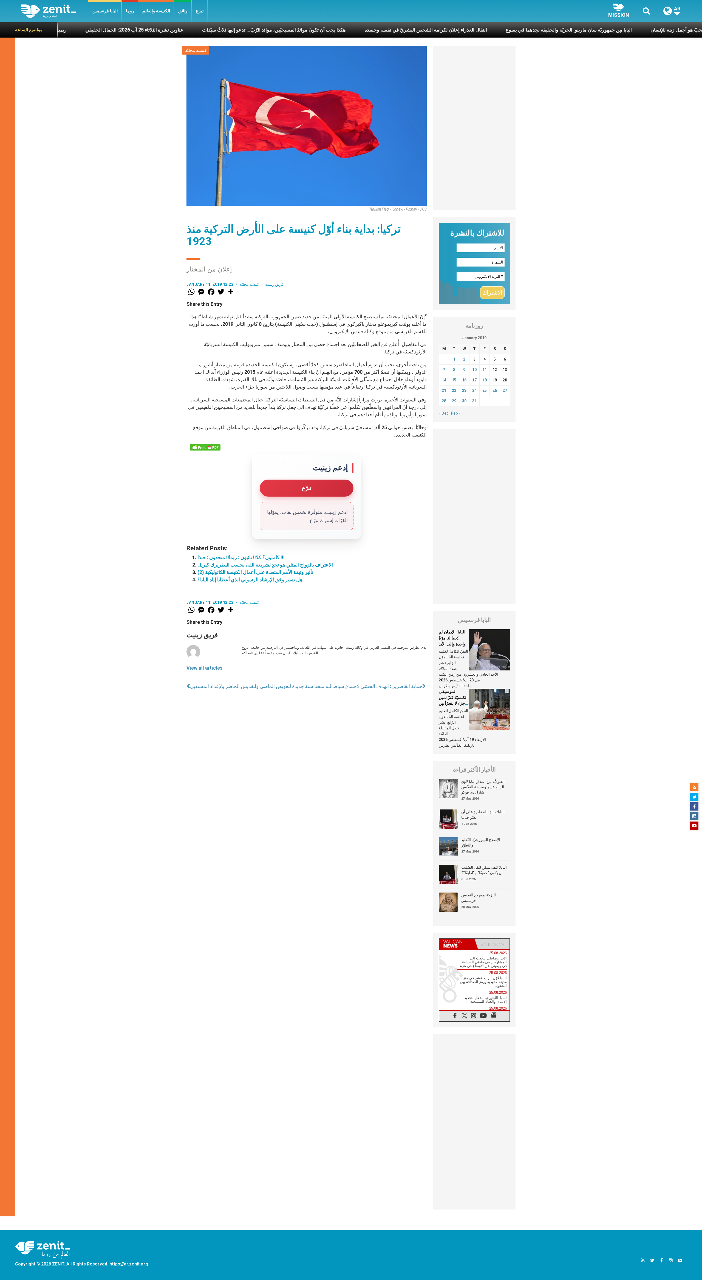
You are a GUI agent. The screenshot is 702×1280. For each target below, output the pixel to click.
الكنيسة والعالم (156, 10)
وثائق (183, 10)
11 (484, 369)
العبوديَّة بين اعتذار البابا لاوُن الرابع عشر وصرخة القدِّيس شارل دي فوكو (483, 786)
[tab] (456, 944)
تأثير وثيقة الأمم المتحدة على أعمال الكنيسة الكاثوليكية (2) (255, 572)
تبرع (199, 10)
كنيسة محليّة (195, 50)
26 (494, 390)
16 (464, 380)
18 (484, 380)
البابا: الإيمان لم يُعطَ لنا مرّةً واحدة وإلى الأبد (452, 638)
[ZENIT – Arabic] (54, 11)
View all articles (204, 668)
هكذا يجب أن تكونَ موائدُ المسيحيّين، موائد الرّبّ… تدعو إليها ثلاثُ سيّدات (208, 30)
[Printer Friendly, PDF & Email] (205, 447)
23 (464, 390)
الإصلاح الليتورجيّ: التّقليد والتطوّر (480, 842)
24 (474, 390)
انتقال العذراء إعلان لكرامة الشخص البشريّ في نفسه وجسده (360, 30)
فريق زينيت (274, 284)
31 (474, 401)
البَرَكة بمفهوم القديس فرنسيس (478, 898)
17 (474, 380)
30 (464, 401)
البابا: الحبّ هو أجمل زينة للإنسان (617, 30)
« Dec (444, 413)
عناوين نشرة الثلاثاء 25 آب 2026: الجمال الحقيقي (69, 30)
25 (484, 390)
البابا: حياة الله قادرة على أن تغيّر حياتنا (483, 815)
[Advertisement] (474, 128)
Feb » (455, 413)
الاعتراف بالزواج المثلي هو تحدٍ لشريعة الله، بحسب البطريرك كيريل (265, 565)
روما (130, 10)
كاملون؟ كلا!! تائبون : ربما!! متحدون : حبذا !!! (241, 557)
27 (505, 390)
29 (454, 401)
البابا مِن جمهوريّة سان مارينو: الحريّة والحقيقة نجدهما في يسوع (503, 30)
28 (444, 401)
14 (444, 380)
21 (444, 390)
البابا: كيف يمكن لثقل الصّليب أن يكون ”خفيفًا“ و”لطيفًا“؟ (484, 870)
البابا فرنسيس (105, 10)
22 (454, 390)
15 (454, 380)
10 (474, 369)
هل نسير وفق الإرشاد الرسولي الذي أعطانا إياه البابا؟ (250, 579)
